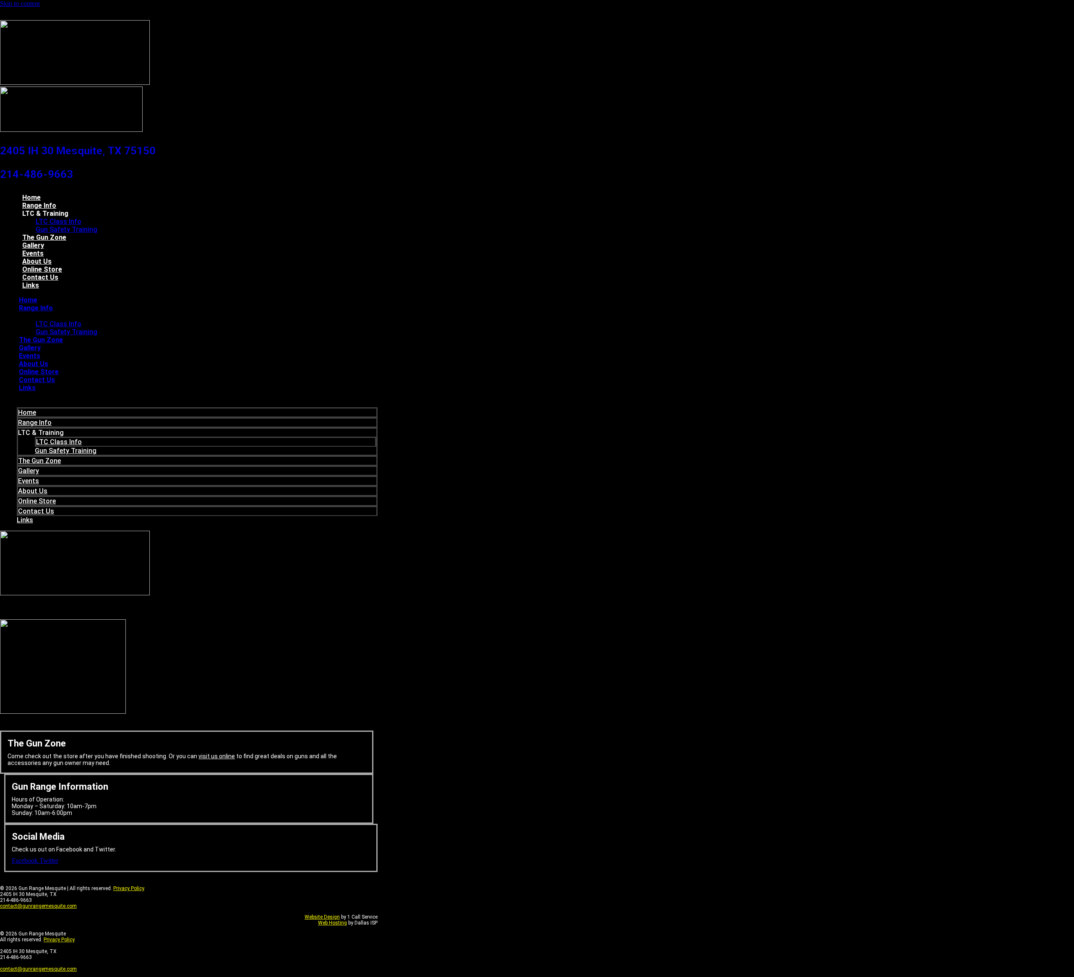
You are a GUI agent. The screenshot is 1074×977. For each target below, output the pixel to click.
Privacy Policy (128, 888)
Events (33, 253)
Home (31, 198)
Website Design (322, 917)
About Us (37, 261)
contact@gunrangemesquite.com (38, 906)
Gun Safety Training (66, 229)
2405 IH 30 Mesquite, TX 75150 (78, 150)
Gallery (33, 245)
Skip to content (20, 3)
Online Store (42, 269)
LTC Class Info (58, 221)
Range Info (39, 206)
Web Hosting (332, 923)
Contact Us (40, 277)
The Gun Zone (44, 237)
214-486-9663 (36, 174)
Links (30, 285)
